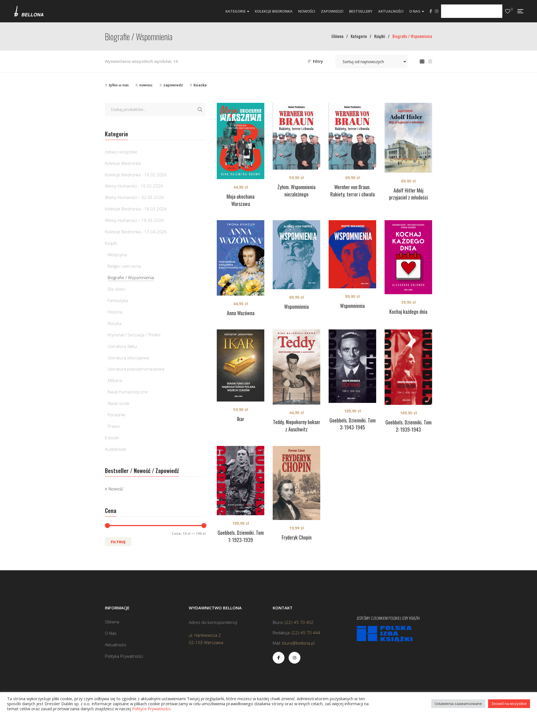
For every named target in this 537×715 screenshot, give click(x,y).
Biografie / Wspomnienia (131, 277)
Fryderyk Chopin (297, 537)
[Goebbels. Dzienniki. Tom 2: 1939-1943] (408, 367)
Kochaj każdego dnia (408, 311)
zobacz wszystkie (121, 152)
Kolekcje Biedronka (123, 163)
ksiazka (200, 84)
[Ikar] (240, 365)
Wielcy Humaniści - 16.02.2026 (134, 186)
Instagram (436, 11)
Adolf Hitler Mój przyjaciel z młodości (408, 194)
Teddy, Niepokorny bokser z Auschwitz (296, 425)
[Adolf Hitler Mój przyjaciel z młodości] (408, 138)
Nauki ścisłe (118, 403)
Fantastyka (118, 300)
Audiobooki (115, 449)
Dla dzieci (116, 289)
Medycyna (117, 254)
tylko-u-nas (119, 84)
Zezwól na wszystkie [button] (509, 703)
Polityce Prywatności (151, 708)
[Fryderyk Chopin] (296, 483)
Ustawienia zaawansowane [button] (458, 703)
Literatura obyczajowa (128, 357)
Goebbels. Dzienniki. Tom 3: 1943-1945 (352, 424)
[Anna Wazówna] (240, 258)
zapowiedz (173, 84)
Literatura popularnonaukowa (136, 369)
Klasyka (114, 323)
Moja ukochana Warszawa (241, 200)
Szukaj (200, 109)
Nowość (116, 488)
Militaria (115, 380)
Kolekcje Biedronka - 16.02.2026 (136, 174)
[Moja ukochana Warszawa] (240, 141)
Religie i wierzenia (124, 266)
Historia (115, 312)
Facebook (431, 11)
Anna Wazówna (241, 313)
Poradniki (116, 414)
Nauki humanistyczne (128, 392)
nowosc (146, 84)
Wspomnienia (296, 306)
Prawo (114, 426)
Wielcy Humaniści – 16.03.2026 (134, 220)
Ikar (240, 418)
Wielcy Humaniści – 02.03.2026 (134, 197)
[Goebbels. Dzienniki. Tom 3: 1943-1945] (352, 366)
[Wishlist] (507, 11)
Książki (111, 243)
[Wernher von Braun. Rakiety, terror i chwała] (352, 136)
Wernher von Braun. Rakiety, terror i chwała (352, 190)
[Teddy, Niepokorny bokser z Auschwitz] (296, 366)
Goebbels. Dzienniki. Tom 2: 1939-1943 (408, 426)
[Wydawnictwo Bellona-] (28, 11)
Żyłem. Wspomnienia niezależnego (296, 190)
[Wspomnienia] (296, 254)
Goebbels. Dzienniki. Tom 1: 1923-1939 (241, 536)
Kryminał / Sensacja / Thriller (134, 335)
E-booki (112, 437)
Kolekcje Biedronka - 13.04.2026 (136, 231)
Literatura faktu (122, 346)
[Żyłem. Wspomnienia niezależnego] (296, 136)
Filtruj (118, 541)
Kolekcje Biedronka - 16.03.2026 (136, 209)
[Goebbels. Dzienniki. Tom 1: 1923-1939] (240, 480)
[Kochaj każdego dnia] (408, 257)
